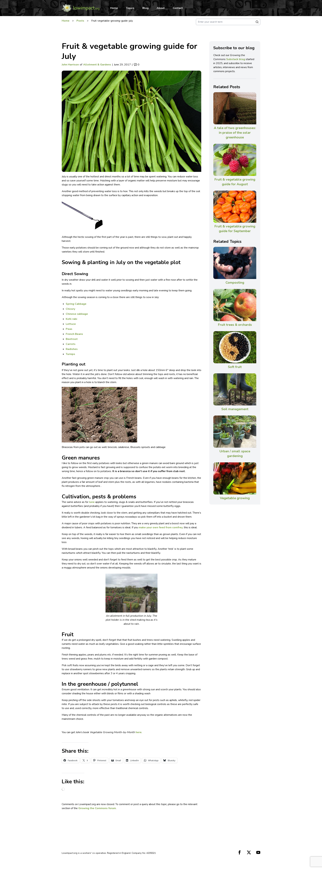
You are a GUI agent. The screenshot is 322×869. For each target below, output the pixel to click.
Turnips (70, 354)
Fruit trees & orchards (235, 324)
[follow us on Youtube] (258, 852)
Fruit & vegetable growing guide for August (234, 181)
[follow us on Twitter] (249, 852)
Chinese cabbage (77, 314)
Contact (178, 8)
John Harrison (70, 64)
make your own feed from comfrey (161, 527)
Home (114, 8)
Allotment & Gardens (97, 64)
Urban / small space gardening (235, 453)
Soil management (234, 409)
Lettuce (71, 324)
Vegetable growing (235, 498)
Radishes (72, 349)
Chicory (70, 309)
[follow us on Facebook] (239, 852)
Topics (130, 8)
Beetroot (72, 339)
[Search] (257, 22)
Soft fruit (235, 367)
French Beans (74, 334)
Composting (235, 282)
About (161, 8)
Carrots (70, 344)
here (139, 732)
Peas (69, 329)
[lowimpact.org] (80, 8)
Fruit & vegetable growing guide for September (234, 228)
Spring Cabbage (76, 304)
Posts (80, 21)
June (92, 502)
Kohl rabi (71, 319)
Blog (145, 8)
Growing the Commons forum (97, 808)
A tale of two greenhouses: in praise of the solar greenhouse (235, 133)
